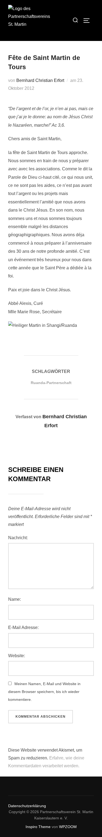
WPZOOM (68, 827)
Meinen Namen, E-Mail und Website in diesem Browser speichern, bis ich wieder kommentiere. (44, 692)
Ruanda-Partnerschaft (51, 383)
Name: (14, 599)
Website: (16, 655)
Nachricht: (18, 537)
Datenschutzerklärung (27, 806)
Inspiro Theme (38, 827)
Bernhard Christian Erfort (40, 80)
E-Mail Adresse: (23, 627)
